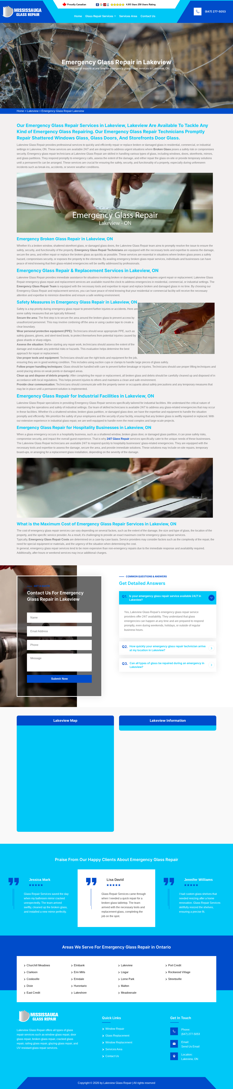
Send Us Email (190, 1046)
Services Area (128, 16)
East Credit (33, 992)
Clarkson (32, 972)
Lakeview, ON (189, 1059)
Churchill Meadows (38, 965)
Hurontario (80, 985)
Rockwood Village (179, 972)
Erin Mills (79, 972)
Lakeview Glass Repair (117, 1082)
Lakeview (33, 111)
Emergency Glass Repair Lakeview (62, 111)
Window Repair (114, 1028)
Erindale (79, 979)
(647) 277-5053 (215, 11)
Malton (125, 985)
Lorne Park (127, 979)
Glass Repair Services (99, 16)
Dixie (30, 985)
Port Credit (174, 965)
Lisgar (124, 972)
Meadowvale (128, 992)
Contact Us (148, 16)
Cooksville (33, 979)
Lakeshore (80, 992)
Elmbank (79, 965)
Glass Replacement (117, 1035)
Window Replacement (118, 1042)
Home (78, 16)
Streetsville (175, 979)
